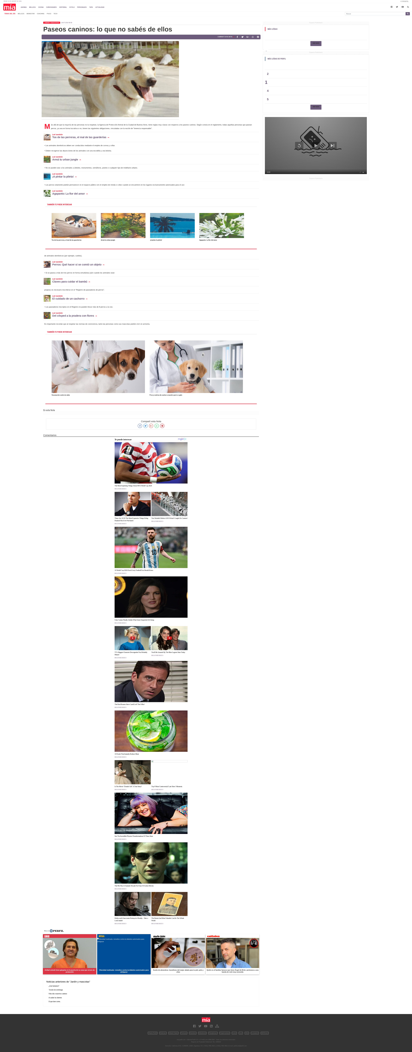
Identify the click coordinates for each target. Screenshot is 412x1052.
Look (234, 1033)
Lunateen (255, 1033)
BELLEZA (32, 7)
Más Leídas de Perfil (277, 59)
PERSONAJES (82, 7)
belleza (21, 13)
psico (49, 13)
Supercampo (224, 1033)
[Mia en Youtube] (205, 1026)
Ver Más (316, 43)
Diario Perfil (153, 1033)
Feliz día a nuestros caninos (58, 994)
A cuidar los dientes (55, 998)
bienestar (31, 13)
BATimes (264, 1033)
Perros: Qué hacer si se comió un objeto (76, 264)
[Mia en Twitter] (199, 1026)
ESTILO (72, 7)
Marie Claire (173, 1033)
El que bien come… (55, 1002)
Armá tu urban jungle (65, 159)
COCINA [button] (41, 7)
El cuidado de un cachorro (68, 298)
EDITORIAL (63, 7)
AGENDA (24, 7)
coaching (40, 13)
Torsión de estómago (56, 990)
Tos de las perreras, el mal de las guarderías (79, 137)
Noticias (163, 1033)
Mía (246, 1033)
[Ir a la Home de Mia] (206, 1019)
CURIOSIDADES (51, 7)
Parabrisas (213, 1033)
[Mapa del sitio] (217, 1026)
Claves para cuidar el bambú (69, 281)
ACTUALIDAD (99, 7)
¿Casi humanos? (54, 986)
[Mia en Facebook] (194, 1026)
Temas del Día (9, 13)
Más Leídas (272, 29)
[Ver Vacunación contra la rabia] (98, 342)
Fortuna (183, 1033)
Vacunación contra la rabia (61, 395)
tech (55, 13)
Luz (240, 1033)
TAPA (91, 7)
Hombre (193, 1033)
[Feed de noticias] (211, 1026)
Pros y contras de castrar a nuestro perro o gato (166, 395)
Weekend (202, 1033)
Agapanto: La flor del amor (68, 193)
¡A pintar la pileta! (63, 176)
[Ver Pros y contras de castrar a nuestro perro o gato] (196, 342)
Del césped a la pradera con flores (73, 315)
